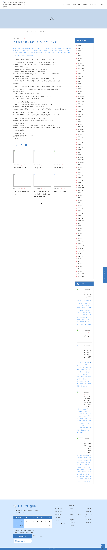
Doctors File (22, 536)
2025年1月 (81, 93)
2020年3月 (81, 238)
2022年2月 (81, 180)
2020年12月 (81, 215)
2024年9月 (81, 104)
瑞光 (45, 52)
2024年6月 (81, 111)
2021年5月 (81, 203)
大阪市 (55, 50)
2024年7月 (81, 109)
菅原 (18, 55)
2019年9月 (81, 253)
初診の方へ (93, 4)
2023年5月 (81, 144)
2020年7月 (81, 228)
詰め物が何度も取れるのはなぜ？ (87, 296)
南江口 (18, 50)
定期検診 (84, 379)
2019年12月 (81, 246)
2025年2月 (81, 91)
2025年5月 (81, 83)
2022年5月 (81, 172)
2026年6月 (81, 50)
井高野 (59, 48)
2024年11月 (81, 99)
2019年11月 (81, 248)
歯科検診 (33, 52)
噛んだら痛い (37, 50)
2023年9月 (81, 134)
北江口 (81, 310)
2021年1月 (81, 213)
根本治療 (82, 474)
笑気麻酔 (63, 52)
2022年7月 (81, 167)
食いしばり (88, 324)
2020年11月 (81, 218)
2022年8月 (81, 164)
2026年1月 (81, 63)
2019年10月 (81, 251)
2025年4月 (81, 86)
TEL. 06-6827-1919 (18, 512)
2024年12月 (81, 96)
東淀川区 (66, 50)
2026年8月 (81, 45)
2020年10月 (81, 220)
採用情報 (57, 517)
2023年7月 (81, 139)
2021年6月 (81, 200)
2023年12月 (81, 126)
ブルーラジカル (84, 413)
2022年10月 (81, 162)
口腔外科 (72, 520)
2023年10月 (81, 132)
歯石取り (82, 478)
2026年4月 (81, 55)
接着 (83, 319)
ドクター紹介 (66, 4)
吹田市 (23, 50)
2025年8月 (81, 76)
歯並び (15, 52)
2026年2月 (81, 61)
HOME (57, 505)
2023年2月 (81, 152)
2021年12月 (81, 185)
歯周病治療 (84, 386)
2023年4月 (81, 147)
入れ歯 (65, 48)
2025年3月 (81, 88)
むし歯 (81, 305)
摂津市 (60, 50)
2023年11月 (81, 129)
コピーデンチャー (37, 48)
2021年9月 (81, 192)
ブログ (57, 520)
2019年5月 (81, 263)
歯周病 (20, 52)
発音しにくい (51, 52)
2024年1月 (81, 124)
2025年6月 (81, 81)
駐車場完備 (30, 55)
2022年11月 (81, 159)
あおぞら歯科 (16, 48)
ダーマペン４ (46, 48)
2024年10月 (81, 101)
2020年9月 (81, 223)
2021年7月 (81, 197)
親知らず (72, 523)
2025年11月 (81, 68)
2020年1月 (81, 243)
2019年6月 (81, 261)
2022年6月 (81, 170)
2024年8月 (81, 106)
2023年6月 (81, 142)
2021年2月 (81, 210)
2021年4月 (81, 205)
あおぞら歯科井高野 (82, 303)
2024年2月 (81, 121)
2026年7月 (81, 48)
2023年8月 (81, 137)
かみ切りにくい (26, 48)
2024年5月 (81, 114)
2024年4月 (81, 116)
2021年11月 (81, 187)
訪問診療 (23, 55)
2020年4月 (81, 235)
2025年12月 (81, 66)
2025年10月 (81, 71)
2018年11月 (81, 276)
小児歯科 (72, 526)
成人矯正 (88, 523)
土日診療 (45, 50)
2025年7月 (81, 78)
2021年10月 (81, 190)
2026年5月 (81, 53)
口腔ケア (79, 312)
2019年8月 (81, 256)
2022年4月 (81, 175)
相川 (58, 52)
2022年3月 (81, 177)
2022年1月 (81, 182)
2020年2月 (81, 241)
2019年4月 (81, 266)
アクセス (100, 4)
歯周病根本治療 (84, 476)
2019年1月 (81, 271)
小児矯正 (88, 520)
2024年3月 (81, 119)
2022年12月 (81, 157)
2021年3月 (81, 208)
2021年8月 (81, 195)
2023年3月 (81, 149)
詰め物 (81, 324)
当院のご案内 (76, 4)
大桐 (50, 50)
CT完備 (79, 300)
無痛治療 (39, 52)
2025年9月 (81, 73)
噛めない (29, 50)
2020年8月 (81, 225)
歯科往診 (26, 52)
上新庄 (54, 48)
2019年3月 (81, 268)
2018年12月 (81, 274)
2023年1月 (81, 154)
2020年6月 (81, 230)
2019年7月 (81, 258)
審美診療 (88, 511)
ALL (42, 204)
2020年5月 (81, 233)
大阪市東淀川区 (84, 317)
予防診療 (88, 508)
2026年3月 (81, 58)
